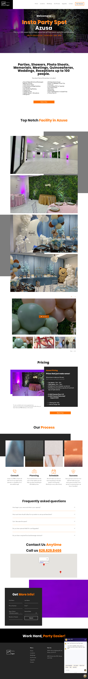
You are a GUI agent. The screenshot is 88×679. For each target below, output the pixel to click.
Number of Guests (13, 616)
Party (8, 2)
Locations (32, 653)
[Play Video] (22, 342)
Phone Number (12, 605)
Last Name (27, 600)
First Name (11, 600)
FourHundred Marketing (54, 676)
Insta (3, 3)
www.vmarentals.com (20, 406)
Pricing (67, 667)
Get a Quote (76, 665)
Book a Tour (82, 665)
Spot (7, 5)
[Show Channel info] (74, 296)
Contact (32, 662)
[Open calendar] (36, 613)
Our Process (33, 657)
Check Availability (69, 665)
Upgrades (32, 659)
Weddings (32, 655)
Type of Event (12, 611)
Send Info (75, 667)
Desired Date (28, 611)
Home (31, 650)
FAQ (70, 667)
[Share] (71, 296)
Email (26, 605)
